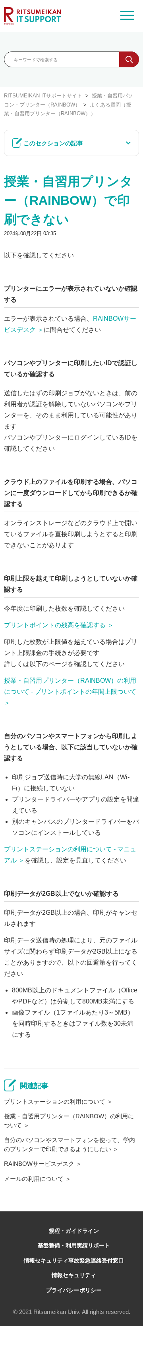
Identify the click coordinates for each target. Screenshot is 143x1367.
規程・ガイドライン (74, 1231)
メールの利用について (34, 1178)
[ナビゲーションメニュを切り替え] (127, 16)
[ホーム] (32, 16)
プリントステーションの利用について (54, 1101)
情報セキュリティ (74, 1275)
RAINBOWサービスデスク (39, 1163)
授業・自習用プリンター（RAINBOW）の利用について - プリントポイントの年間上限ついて (70, 686)
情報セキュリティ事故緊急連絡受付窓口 (74, 1260)
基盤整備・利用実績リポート (74, 1245)
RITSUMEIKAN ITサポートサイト (43, 96)
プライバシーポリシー (74, 1290)
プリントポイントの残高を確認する (55, 625)
